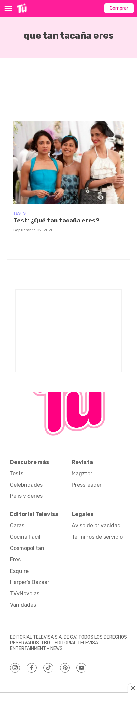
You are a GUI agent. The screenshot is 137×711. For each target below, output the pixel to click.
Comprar (119, 8)
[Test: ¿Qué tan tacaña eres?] (68, 162)
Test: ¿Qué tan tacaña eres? (56, 220)
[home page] (22, 8)
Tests (19, 213)
